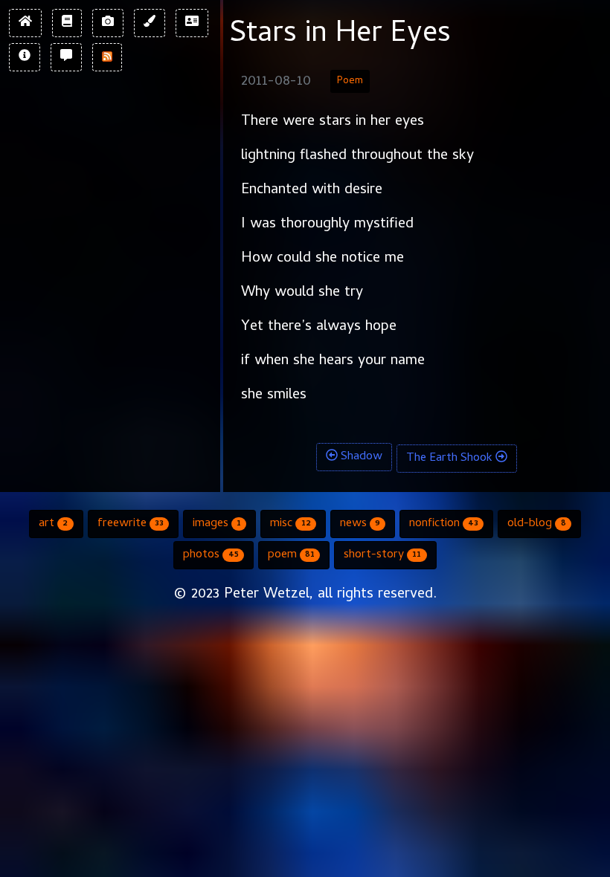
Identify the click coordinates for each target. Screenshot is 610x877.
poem (291, 555)
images (217, 524)
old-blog (536, 524)
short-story (382, 555)
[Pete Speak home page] (25, 23)
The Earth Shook (450, 458)
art (53, 524)
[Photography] (107, 23)
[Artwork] (149, 23)
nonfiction (443, 524)
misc (290, 524)
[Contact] (192, 23)
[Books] (67, 23)
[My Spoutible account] (66, 57)
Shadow (360, 457)
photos (210, 555)
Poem (350, 81)
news (360, 524)
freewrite (130, 524)
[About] (24, 57)
